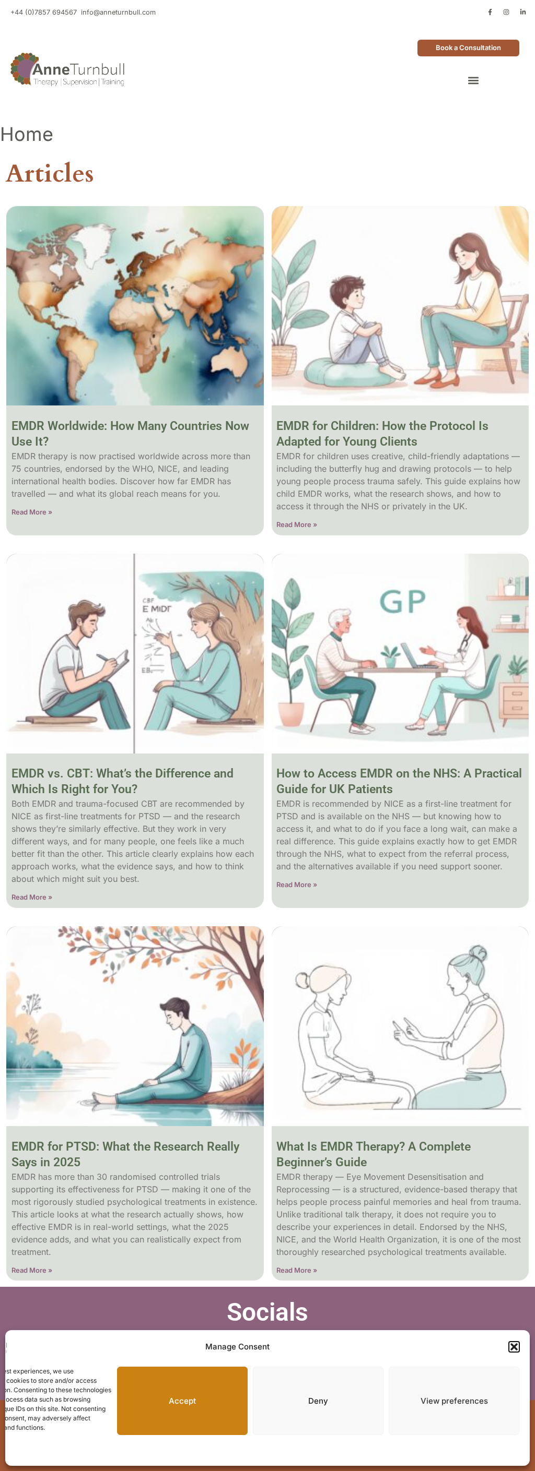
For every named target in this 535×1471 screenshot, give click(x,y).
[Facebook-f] (490, 12)
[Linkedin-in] (523, 12)
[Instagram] (506, 12)
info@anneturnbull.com (118, 12)
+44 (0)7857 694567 (43, 12)
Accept (182, 1401)
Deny (318, 1401)
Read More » (31, 512)
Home (26, 134)
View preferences (454, 1401)
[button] (514, 1347)
